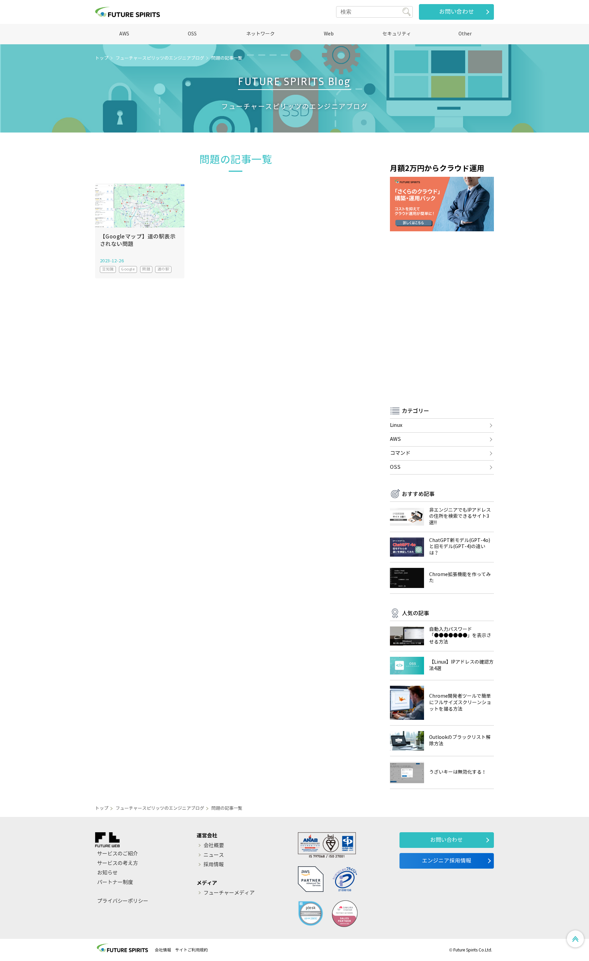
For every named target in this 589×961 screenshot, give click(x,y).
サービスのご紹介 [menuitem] (117, 854)
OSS (192, 34)
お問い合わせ (456, 11)
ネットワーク (260, 34)
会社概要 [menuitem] (213, 845)
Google (128, 269)
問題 (146, 269)
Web (329, 34)
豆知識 (108, 269)
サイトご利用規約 (191, 949)
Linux (396, 425)
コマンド (400, 453)
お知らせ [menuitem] (107, 873)
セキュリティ (396, 34)
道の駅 (163, 269)
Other (465, 34)
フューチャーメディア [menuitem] (229, 893)
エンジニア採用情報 (446, 860)
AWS (124, 34)
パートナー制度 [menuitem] (115, 882)
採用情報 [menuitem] (213, 865)
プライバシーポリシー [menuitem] (122, 901)
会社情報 (163, 949)
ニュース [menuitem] (213, 855)
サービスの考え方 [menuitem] (117, 863)
